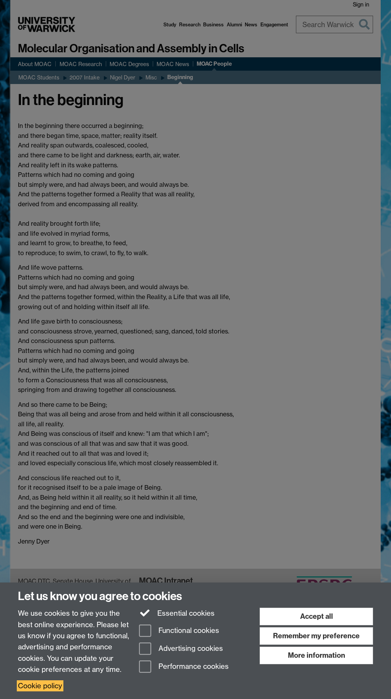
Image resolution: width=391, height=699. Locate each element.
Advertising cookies (190, 648)
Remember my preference (316, 635)
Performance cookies (193, 666)
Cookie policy (40, 685)
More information (316, 655)
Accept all (316, 616)
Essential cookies (185, 613)
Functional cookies (188, 630)
